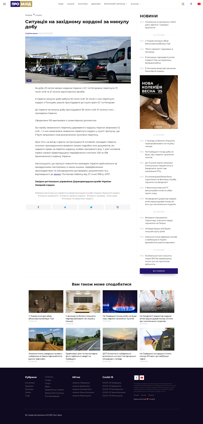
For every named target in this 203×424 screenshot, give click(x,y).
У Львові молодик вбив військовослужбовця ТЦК (41, 317)
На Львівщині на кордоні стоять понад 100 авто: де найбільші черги (155, 356)
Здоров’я (96, 4)
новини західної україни (73, 196)
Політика (83, 4)
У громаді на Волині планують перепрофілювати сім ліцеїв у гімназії (81, 318)
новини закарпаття (48, 196)
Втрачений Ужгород (114, 4)
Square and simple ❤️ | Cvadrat (144, 399)
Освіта (28, 392)
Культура (29, 389)
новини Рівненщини (81, 396)
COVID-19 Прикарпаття (112, 389)
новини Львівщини (81, 383)
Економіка (30, 383)
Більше (135, 4)
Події (60, 4)
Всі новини (159, 271)
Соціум (70, 4)
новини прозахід (96, 196)
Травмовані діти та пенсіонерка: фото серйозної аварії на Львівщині (82, 356)
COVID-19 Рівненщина (112, 396)
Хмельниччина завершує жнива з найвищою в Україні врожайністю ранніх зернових (45, 356)
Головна (136, 395)
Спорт (48, 383)
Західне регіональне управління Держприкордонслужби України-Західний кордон (78, 193)
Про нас (143, 395)
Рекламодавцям (52, 396)
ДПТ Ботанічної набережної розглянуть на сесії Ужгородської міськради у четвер (119, 356)
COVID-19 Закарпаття (111, 386)
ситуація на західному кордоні (78, 199)
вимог (57, 174)
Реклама (151, 395)
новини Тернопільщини (83, 392)
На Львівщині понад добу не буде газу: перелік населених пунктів (120, 317)
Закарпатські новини (54, 390)
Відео (47, 387)
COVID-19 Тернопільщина (113, 392)
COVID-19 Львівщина (111, 383)
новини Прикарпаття (82, 389)
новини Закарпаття (81, 386)
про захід (112, 196)
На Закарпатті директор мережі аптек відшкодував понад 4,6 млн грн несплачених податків (156, 318)
